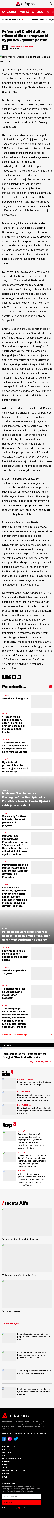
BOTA (5, 1464)
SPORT (5, 1477)
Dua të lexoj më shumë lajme (15, 1035)
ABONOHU (8, 1502)
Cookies (41, 1433)
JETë (4, 1467)
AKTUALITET (9, 11)
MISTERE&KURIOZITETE (13, 1471)
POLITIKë (24, 11)
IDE (47, 11)
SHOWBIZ (6, 1474)
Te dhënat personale (24, 1433)
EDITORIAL (37, 11)
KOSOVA (6, 1461)
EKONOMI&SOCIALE (11, 1458)
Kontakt (6, 1433)
